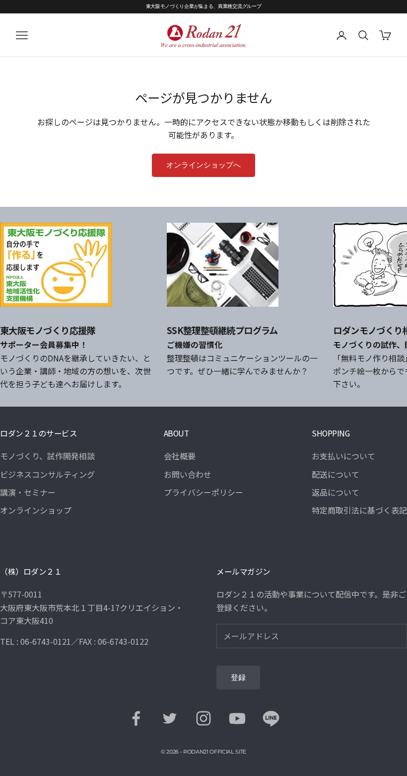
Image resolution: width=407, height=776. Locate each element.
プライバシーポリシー (203, 492)
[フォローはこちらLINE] (271, 718)
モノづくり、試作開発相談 (47, 456)
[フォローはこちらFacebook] (136, 718)
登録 (238, 678)
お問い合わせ (187, 474)
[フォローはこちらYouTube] (237, 718)
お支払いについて (343, 456)
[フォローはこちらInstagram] (203, 718)
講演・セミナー (28, 492)
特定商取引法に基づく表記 (359, 510)
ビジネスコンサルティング (47, 474)
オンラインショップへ (203, 165)
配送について (335, 474)
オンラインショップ (35, 510)
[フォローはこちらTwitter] (170, 718)
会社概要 (180, 456)
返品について (335, 492)
